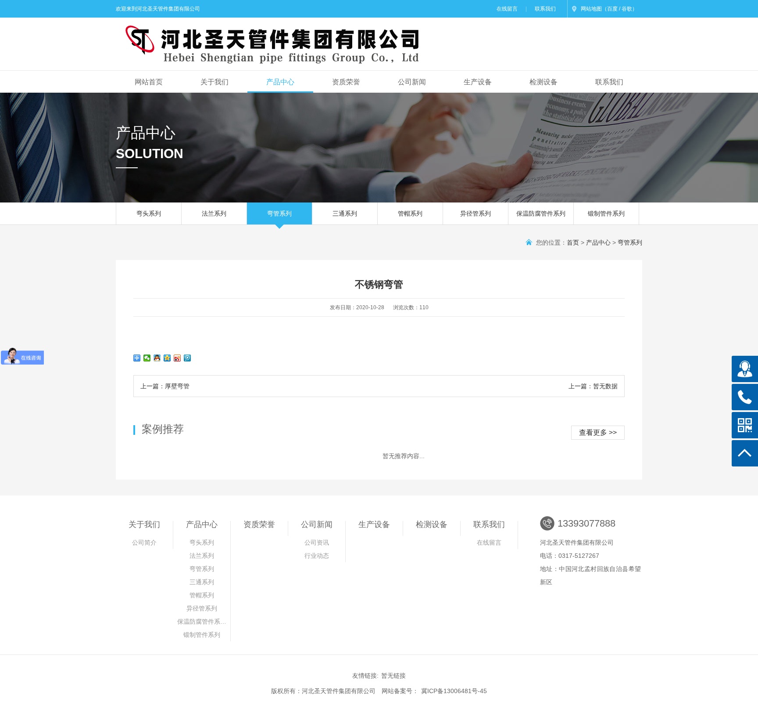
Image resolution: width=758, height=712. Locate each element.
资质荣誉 (346, 82)
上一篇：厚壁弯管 (165, 386)
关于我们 (214, 82)
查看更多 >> (598, 432)
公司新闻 (412, 82)
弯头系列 (148, 213)
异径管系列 (475, 213)
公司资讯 (316, 542)
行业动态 (316, 555)
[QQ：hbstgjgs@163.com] (745, 369)
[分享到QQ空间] (167, 357)
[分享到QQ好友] (157, 357)
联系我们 (545, 9)
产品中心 (280, 82)
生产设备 (478, 82)
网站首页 (149, 82)
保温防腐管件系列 (540, 213)
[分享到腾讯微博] (187, 357)
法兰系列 (214, 213)
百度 (612, 9)
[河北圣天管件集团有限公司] (266, 40)
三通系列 (345, 213)
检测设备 (543, 82)
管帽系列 (410, 213)
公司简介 (144, 542)
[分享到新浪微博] (177, 357)
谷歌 (627, 9)
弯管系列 (279, 213)
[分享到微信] (147, 357)
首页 (573, 242)
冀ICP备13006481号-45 (454, 690)
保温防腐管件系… (201, 621)
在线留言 (507, 9)
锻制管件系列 (606, 213)
